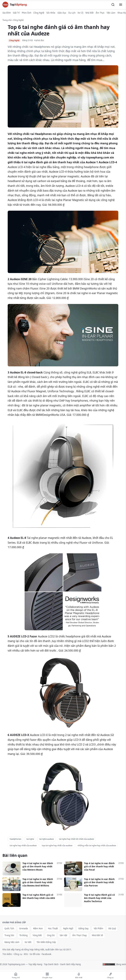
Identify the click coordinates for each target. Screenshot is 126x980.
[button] (113, 5)
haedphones (15, 839)
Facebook (46, 954)
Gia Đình (6, 12)
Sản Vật (63, 935)
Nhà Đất (89, 12)
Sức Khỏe (50, 12)
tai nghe (30, 839)
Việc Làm (111, 12)
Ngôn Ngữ (68, 928)
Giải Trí (16, 12)
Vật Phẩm (98, 928)
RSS (26, 954)
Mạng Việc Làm (11, 942)
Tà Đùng (23, 935)
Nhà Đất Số (97, 935)
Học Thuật (53, 928)
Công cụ (18, 954)
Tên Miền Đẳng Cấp (46, 942)
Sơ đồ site (35, 954)
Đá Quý (112, 928)
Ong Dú (51, 935)
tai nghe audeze (46, 839)
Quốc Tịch (9, 928)
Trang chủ (7, 20)
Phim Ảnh (26, 12)
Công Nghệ (38, 12)
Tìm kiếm (7, 954)
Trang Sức (9, 935)
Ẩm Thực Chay (79, 935)
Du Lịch (71, 12)
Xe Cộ (80, 12)
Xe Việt (28, 942)
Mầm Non (38, 928)
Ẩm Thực (100, 12)
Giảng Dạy (83, 928)
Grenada (23, 928)
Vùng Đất (37, 935)
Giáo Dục (61, 12)
